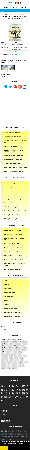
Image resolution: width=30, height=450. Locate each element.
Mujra (11, 358)
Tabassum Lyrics (12, 136)
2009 (27, 396)
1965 (12, 389)
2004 (9, 396)
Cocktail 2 (6, 304)
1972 (9, 390)
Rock (27, 362)
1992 (23, 393)
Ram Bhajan (4, 343)
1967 (20, 389)
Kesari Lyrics (12, 251)
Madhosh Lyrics (13, 159)
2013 (12, 397)
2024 (23, 399)
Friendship (9, 351)
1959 (20, 388)
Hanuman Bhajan (14, 341)
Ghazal (20, 351)
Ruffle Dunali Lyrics (13, 255)
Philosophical (5, 360)
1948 (9, 386)
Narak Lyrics (10, 195)
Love (20, 356)
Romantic (4, 364)
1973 (12, 390)
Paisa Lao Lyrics (13, 171)
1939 (5, 385)
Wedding (14, 366)
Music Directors (5, 326)
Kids (11, 356)
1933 (12, 384)
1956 (9, 388)
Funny (15, 351)
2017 (27, 397)
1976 (23, 390)
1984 (23, 392)
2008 (23, 396)
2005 (12, 396)
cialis (7, 373)
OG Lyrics (12, 269)
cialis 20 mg (3, 373)
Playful (12, 360)
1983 (20, 392)
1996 (9, 395)
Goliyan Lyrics (12, 207)
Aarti (9, 339)
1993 (27, 393)
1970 (2, 390)
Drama (25, 347)
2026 (2, 400)
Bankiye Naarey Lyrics (15, 191)
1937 (27, 384)
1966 (16, 389)
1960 (23, 388)
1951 (20, 386)
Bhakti (3, 339)
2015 (20, 397)
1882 (2, 384)
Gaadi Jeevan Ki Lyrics (13, 234)
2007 (20, 396)
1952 (23, 386)
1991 (20, 393)
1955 (5, 388)
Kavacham (18, 343)
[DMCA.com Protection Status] (5, 421)
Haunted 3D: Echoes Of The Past (13, 312)
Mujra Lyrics (12, 230)
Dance (23, 345)
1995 (5, 395)
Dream (3, 349)
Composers (3, 329)
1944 (23, 385)
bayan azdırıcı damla (14, 373)
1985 (27, 392)
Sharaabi (21, 364)
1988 (9, 393)
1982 (16, 392)
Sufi (9, 366)
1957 (12, 388)
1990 (16, 393)
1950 (16, 386)
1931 (5, 384)
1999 (20, 395)
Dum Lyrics (11, 146)
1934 (16, 384)
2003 (5, 396)
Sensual (15, 364)
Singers (3, 328)
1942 (16, 385)
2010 (2, 397)
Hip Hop (14, 353)
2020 (9, 399)
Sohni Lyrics (11, 183)
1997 (12, 395)
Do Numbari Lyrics (14, 187)
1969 (27, 389)
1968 (23, 389)
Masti (25, 356)
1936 (23, 384)
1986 (2, 393)
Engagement (17, 349)
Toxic (5, 280)
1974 (16, 390)
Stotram (4, 368)
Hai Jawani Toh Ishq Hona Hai (12, 316)
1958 (16, 388)
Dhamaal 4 (7, 300)
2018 (2, 399)
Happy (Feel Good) (6, 353)
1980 (9, 392)
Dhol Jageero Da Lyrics (14, 199)
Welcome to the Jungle (10, 308)
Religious (21, 362)
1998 (16, 395)
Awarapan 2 (7, 284)
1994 (2, 395)
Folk (3, 351)
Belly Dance (4, 347)
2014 (16, 397)
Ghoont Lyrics (14, 248)
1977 (27, 390)
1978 (2, 392)
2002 (2, 396)
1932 (9, 384)
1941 (12, 385)
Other (16, 358)
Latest (6, 7)
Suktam (14, 368)
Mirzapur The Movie (9, 292)
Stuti (9, 368)
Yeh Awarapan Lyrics (13, 155)
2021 (12, 399)
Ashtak (14, 339)
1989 (12, 393)
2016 (23, 397)
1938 (2, 385)
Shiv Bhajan (21, 366)
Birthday (10, 345)
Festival (24, 349)
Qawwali (9, 362)
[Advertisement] (15, 107)
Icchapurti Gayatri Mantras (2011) (7, 71)
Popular (14, 7)
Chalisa (11, 343)
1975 (20, 390)
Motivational (4, 358)
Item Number (4, 356)
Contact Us (3, 414)
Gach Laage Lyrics (14, 259)
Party (22, 358)
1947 (5, 386)
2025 (27, 399)
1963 (5, 389)
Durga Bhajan (5, 341)
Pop (22, 360)
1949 (12, 386)
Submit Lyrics (4, 409)
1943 (20, 385)
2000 (23, 395)
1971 (5, 390)
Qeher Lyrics (12, 215)
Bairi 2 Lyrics (12, 244)
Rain (15, 362)
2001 (27, 395)
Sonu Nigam (15, 51)
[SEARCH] (28, 10)
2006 (16, 396)
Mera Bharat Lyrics (12, 132)
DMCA (2, 413)
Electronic (10, 349)
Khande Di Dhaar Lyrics (15, 211)
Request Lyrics (4, 410)
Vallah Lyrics (12, 219)
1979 (5, 392)
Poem (17, 360)
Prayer (3, 362)
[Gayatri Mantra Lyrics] (8, 69)
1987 (5, 393)
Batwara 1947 (8, 288)
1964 (9, 389)
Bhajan (19, 339)
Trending (23, 7)
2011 (5, 397)
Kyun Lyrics (10, 203)
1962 (2, 389)
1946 (2, 386)
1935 (20, 384)
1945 (27, 385)
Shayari (3, 366)
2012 (9, 397)
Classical (17, 345)
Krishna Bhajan (24, 341)
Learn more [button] (19, 443)
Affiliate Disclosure (5, 415)
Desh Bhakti (18, 347)
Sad (10, 364)
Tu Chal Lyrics (12, 163)
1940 (9, 385)
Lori (16, 356)
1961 (27, 388)
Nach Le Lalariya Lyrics (15, 167)
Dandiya (11, 347)
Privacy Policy (4, 411)
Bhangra (4, 345)
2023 (20, 399)
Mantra (25, 343)
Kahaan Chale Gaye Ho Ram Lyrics (14, 150)
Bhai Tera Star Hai (9, 296)
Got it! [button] (3, 448)
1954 (2, 388)
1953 (27, 386)
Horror (19, 353)
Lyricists (3, 330)
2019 (5, 399)
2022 (16, 399)
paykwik (22, 373)
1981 (12, 392)
